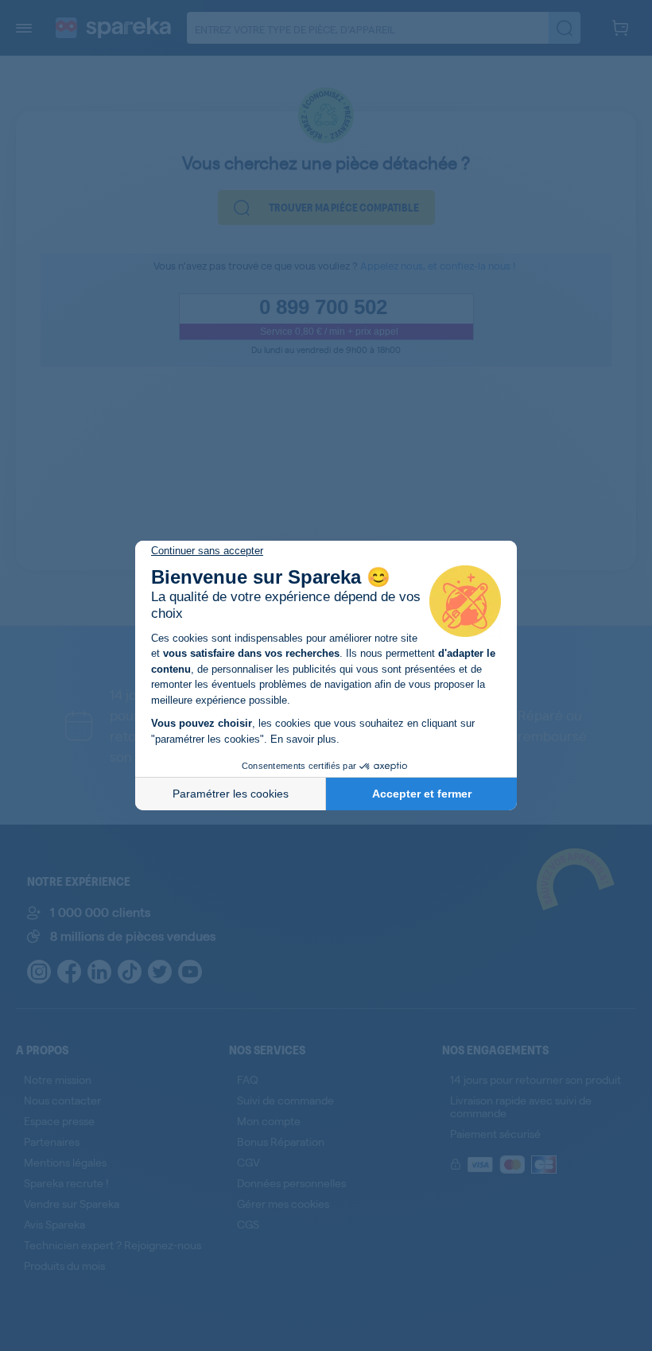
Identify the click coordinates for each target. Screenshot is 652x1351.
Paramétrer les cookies (231, 793)
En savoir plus (303, 739)
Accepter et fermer (422, 793)
